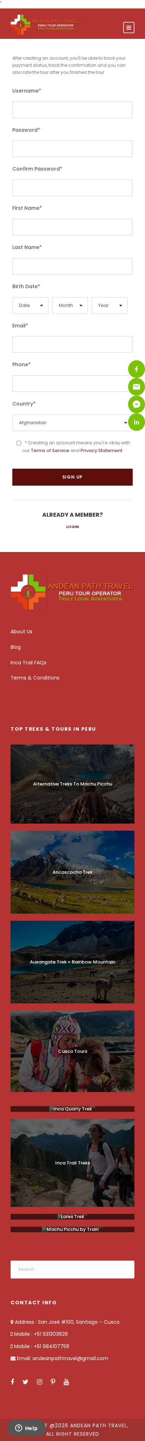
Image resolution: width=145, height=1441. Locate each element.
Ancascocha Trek (72, 872)
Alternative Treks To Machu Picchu (72, 784)
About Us (21, 631)
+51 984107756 (50, 1346)
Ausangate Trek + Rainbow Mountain (72, 962)
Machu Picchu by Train (73, 1229)
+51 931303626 (51, 1334)
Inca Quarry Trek (72, 1108)
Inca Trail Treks (72, 1163)
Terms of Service (50, 450)
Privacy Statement (101, 450)
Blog (16, 647)
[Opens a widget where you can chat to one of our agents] (26, 1428)
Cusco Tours (72, 1051)
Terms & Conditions (35, 677)
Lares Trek (72, 1216)
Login (72, 526)
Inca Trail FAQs (28, 662)
